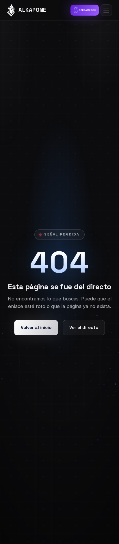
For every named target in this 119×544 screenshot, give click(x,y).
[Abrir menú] (106, 10)
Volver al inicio (36, 327)
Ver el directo (83, 327)
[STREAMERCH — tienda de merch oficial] (84, 10)
